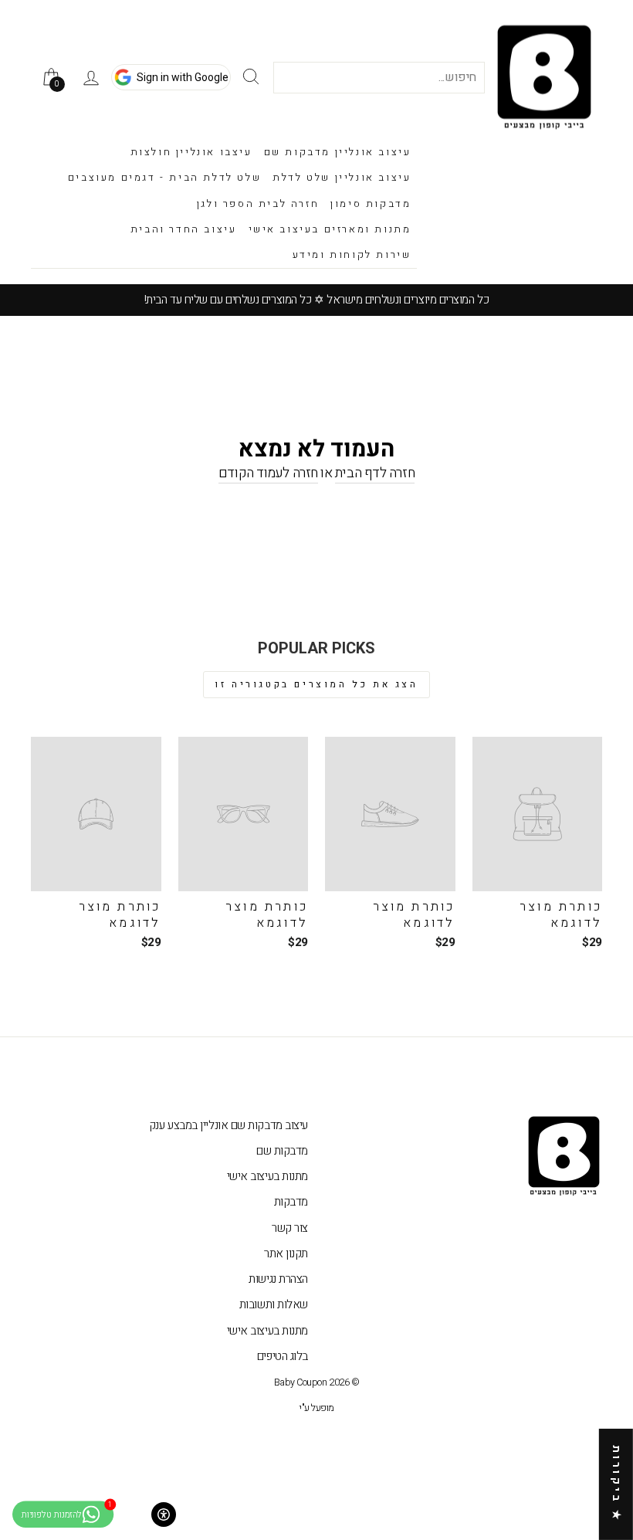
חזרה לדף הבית (375, 473)
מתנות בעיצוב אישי (267, 1176)
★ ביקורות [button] (616, 1484)
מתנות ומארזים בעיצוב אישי (330, 229)
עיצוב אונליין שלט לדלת (341, 177)
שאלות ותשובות (273, 1304)
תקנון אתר (286, 1253)
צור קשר (290, 1227)
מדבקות (291, 1201)
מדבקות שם (282, 1150)
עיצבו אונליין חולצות (191, 151)
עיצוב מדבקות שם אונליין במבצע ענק (228, 1125)
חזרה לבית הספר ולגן (258, 203)
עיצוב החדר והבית (183, 229)
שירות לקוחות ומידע (352, 254)
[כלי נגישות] (163, 1514)
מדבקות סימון (370, 203)
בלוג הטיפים (282, 1356)
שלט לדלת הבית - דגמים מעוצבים (164, 177)
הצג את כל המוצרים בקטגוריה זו (316, 684)
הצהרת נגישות (278, 1278)
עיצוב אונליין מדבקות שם (337, 151)
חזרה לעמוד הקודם (268, 473)
